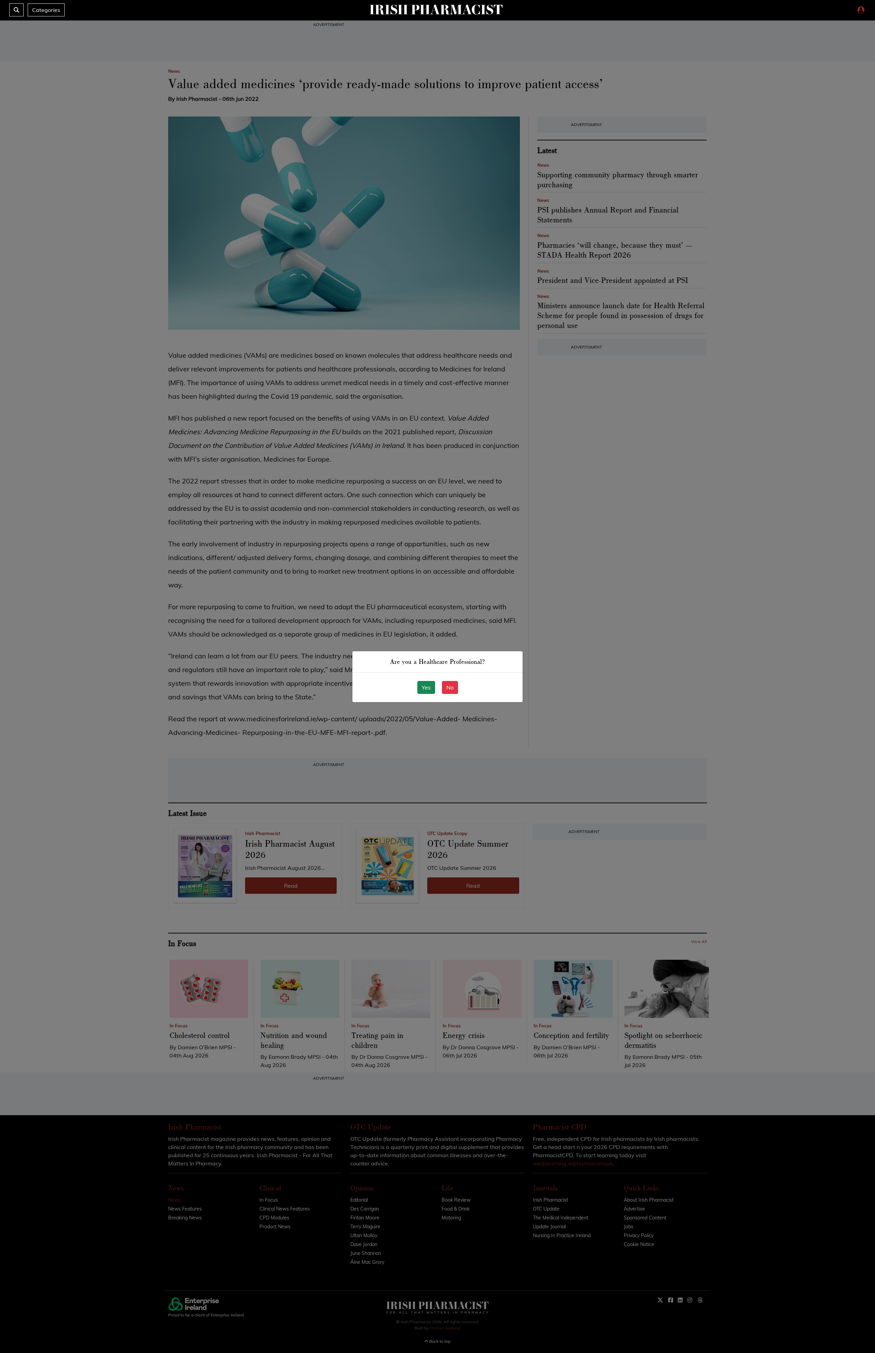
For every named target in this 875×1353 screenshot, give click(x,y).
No (450, 687)
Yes (426, 687)
